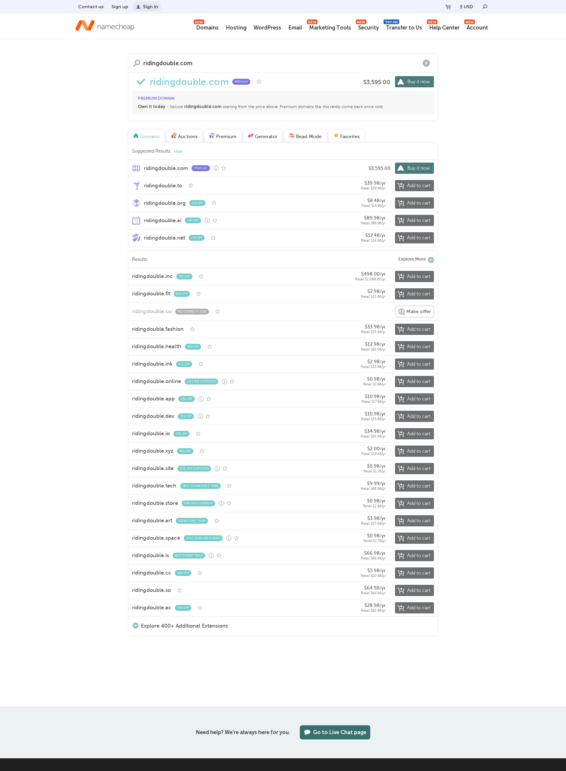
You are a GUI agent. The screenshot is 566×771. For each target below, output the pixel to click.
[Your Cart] (448, 6)
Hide (178, 151)
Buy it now (418, 81)
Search (136, 63)
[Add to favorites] (258, 81)
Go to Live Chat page (339, 732)
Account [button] (476, 27)
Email (295, 27)
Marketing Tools (329, 27)
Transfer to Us (403, 27)
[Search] (485, 6)
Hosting (236, 27)
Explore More (412, 259)
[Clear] (426, 63)
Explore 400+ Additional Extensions (184, 625)
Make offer (418, 311)
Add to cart (418, 185)
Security (368, 27)
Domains (207, 27)
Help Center (444, 27)
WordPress (267, 27)
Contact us (91, 6)
